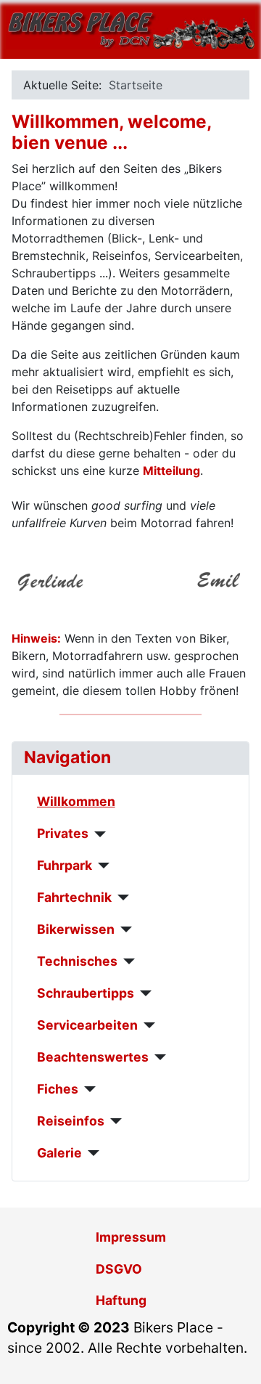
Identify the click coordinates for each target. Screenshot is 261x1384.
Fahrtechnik (74, 897)
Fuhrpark (64, 865)
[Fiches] (87, 1089)
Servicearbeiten (87, 1025)
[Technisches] (126, 961)
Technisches (77, 961)
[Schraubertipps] (143, 993)
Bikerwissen (76, 929)
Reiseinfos (70, 1120)
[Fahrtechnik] (121, 897)
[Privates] (97, 834)
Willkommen (76, 801)
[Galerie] (91, 1153)
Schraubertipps (85, 993)
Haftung (121, 1300)
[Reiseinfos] (113, 1121)
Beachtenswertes (93, 1057)
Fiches (57, 1088)
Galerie (59, 1152)
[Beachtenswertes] (158, 1057)
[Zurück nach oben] (235, 1357)
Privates (62, 833)
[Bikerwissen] (124, 929)
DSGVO (119, 1269)
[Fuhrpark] (101, 865)
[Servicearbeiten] (147, 1025)
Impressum (131, 1237)
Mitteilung (171, 470)
